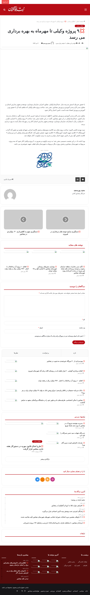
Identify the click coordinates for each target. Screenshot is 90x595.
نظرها (16, 353)
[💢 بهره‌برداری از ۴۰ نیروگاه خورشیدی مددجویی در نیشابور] (11, 364)
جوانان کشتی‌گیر (82, 562)
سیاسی (81, 591)
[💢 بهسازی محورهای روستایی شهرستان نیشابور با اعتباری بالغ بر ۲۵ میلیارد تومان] (44, 258)
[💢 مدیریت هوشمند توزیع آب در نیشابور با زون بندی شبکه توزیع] (53, 426)
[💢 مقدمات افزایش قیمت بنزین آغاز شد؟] (53, 446)
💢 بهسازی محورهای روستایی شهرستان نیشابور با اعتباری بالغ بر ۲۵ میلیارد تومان (45, 269)
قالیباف (85, 565)
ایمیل (40, 328)
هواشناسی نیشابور (33, 591)
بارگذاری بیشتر (45, 459)
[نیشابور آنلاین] (16, 9)
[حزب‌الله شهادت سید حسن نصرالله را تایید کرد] (53, 436)
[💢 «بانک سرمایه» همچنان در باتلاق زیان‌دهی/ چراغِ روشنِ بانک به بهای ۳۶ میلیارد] (11, 393)
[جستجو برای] (4, 10)
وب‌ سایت (82, 328)
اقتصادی (58, 591)
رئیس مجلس (71, 562)
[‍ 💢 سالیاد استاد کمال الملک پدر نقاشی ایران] (45, 573)
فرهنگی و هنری (66, 591)
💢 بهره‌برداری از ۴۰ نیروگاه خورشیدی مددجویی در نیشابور (66, 361)
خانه (86, 591)
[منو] (86, 10)
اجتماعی (75, 591)
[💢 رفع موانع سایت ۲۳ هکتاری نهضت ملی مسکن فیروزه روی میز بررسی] (54, 573)
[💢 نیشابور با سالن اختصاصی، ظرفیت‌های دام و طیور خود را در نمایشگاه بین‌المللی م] (11, 403)
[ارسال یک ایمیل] (42, 43)
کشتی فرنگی (67, 565)
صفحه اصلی (80, 21)
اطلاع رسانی (71, 21)
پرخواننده (45, 353)
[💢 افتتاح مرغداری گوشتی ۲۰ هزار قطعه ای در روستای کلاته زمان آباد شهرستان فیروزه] (11, 374)
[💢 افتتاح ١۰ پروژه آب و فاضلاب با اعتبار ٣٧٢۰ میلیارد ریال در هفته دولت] (16, 258)
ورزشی (52, 591)
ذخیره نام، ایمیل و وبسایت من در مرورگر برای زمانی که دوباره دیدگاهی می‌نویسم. (59, 336)
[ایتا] (42, 479)
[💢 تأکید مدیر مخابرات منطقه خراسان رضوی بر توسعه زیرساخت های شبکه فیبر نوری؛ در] (72, 258)
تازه (74, 353)
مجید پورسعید (46, 43)
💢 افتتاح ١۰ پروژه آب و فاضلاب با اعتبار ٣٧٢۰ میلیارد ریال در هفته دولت (61, 381)
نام (83, 319)
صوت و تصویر (44, 591)
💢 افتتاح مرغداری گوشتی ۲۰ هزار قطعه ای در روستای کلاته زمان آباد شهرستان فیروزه (56, 371)
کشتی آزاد (77, 565)
